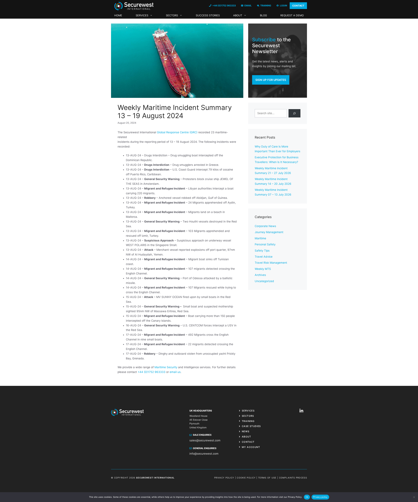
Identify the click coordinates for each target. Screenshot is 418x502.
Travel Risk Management (271, 262)
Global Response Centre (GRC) (177, 132)
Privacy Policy (224, 477)
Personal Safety (265, 244)
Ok (306, 497)
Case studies (251, 426)
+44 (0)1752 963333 (151, 372)
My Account (251, 447)
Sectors (172, 15)
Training (248, 421)
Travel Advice (264, 256)
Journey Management (269, 232)
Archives (260, 275)
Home (118, 15)
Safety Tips (262, 250)
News (245, 431)
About (237, 15)
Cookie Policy (246, 477)
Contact (248, 441)
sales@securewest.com (204, 440)
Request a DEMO (292, 15)
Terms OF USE (267, 477)
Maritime (260, 238)
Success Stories (208, 15)
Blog (263, 15)
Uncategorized (264, 281)
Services (142, 15)
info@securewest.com (203, 453)
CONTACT (298, 5)
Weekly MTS (263, 269)
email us (175, 372)
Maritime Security (165, 367)
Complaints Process (293, 477)
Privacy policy (320, 497)
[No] (414, 497)
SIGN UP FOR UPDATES (270, 80)
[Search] (294, 113)
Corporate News (265, 226)
